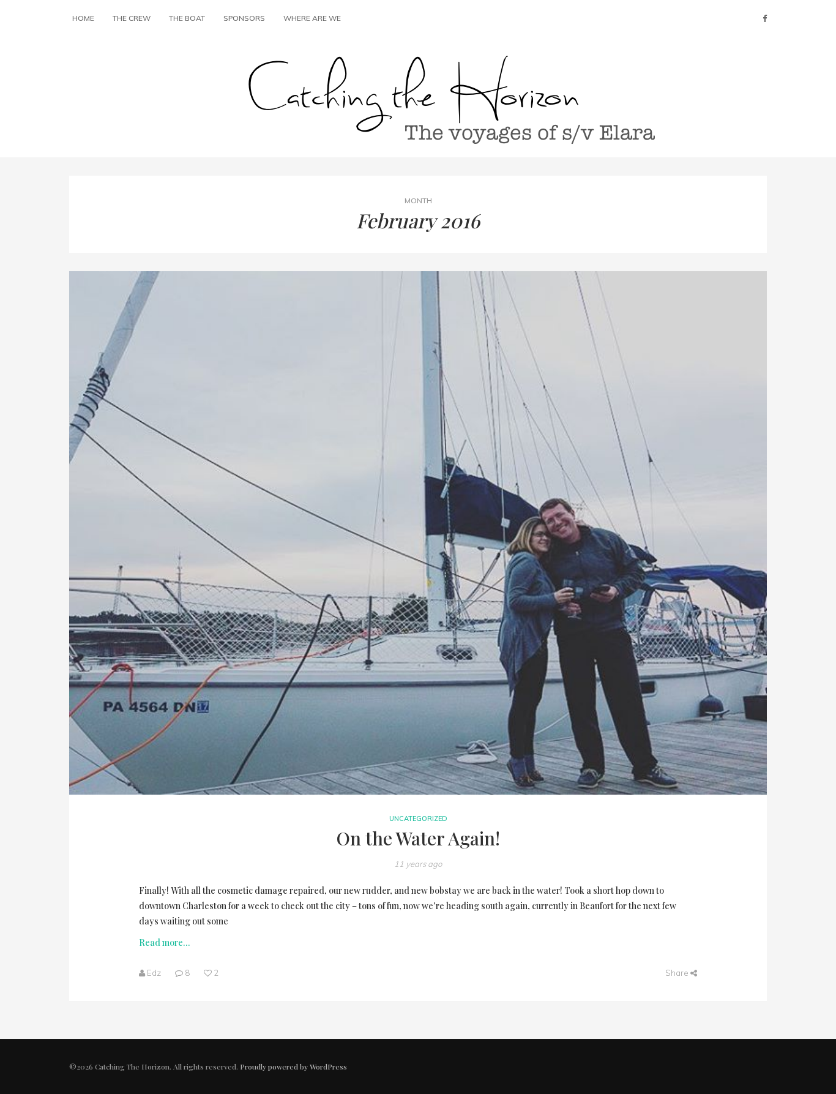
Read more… (164, 942)
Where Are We (312, 18)
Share (677, 973)
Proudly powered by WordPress (293, 1066)
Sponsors (244, 18)
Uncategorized (418, 818)
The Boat (187, 18)
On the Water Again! (418, 838)
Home (83, 18)
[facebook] (765, 18)
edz (154, 973)
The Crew (132, 18)
